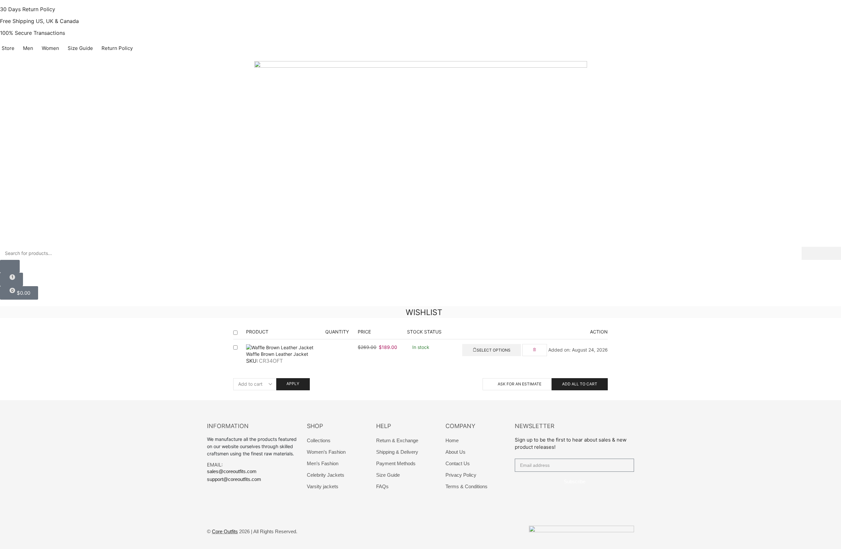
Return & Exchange (397, 440)
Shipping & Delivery (397, 452)
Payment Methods (396, 463)
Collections (318, 440)
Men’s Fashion (322, 463)
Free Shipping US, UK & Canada (39, 21)
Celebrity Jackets (325, 475)
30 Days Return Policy (27, 9)
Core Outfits (225, 531)
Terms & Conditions (466, 486)
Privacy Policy (460, 475)
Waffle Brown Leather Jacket (277, 354)
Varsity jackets (322, 486)
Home (452, 440)
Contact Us (457, 463)
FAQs (382, 486)
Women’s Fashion (326, 452)
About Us (455, 452)
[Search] (821, 253)
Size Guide (388, 475)
